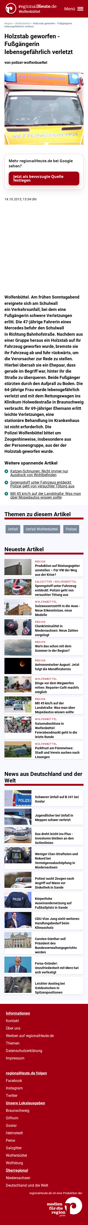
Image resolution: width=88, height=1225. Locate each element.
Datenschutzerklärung (24, 1050)
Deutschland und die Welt (27, 1185)
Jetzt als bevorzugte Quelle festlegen (38, 178)
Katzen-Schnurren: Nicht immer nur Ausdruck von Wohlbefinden (39, 473)
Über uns (13, 1028)
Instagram (14, 1088)
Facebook (14, 1080)
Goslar (11, 1125)
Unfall (13, 529)
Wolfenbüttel (22, 23)
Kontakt (12, 1021)
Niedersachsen (18, 1178)
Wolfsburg (14, 1163)
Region (8, 23)
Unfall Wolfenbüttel (42, 529)
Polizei (71, 529)
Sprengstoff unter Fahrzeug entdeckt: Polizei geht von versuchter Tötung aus (42, 484)
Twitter (11, 1095)
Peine (10, 1140)
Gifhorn (12, 1118)
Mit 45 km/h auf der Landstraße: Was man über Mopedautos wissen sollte (45, 495)
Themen (12, 1043)
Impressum (15, 1058)
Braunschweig (17, 1110)
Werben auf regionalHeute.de (30, 1036)
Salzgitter (14, 1148)
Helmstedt (14, 1133)
